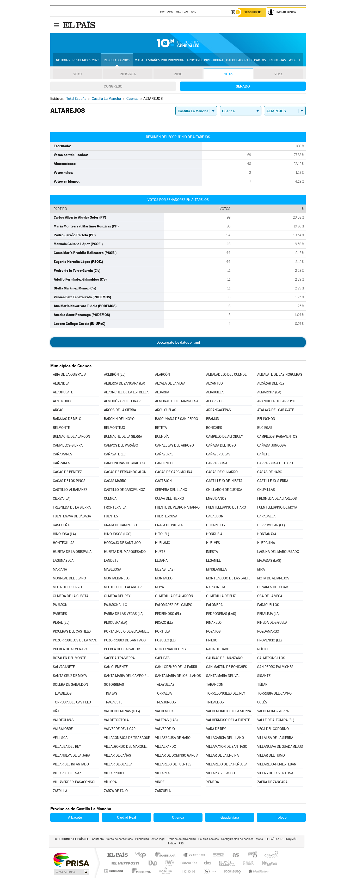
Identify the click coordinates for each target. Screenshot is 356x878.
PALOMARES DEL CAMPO (173, 605)
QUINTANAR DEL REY (171, 649)
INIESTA (212, 552)
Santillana (167, 855)
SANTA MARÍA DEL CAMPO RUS (127, 676)
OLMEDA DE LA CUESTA (70, 596)
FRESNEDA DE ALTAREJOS (277, 498)
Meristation (257, 871)
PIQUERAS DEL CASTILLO (72, 631)
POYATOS (213, 631)
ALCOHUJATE (63, 392)
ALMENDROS (62, 401)
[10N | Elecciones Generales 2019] (178, 43)
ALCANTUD (214, 383)
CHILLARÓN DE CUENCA (224, 490)
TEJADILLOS (62, 693)
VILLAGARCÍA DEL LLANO (225, 738)
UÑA (56, 711)
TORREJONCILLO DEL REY (225, 693)
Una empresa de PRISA (71, 859)
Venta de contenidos (119, 839)
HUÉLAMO (162, 543)
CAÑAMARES (62, 454)
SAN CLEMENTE (116, 667)
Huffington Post (124, 863)
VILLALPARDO (165, 747)
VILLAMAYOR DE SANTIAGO (226, 747)
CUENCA (110, 498)
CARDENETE (164, 463)
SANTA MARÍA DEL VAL (223, 676)
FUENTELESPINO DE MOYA (277, 507)
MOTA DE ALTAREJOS (273, 578)
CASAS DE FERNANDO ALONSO (127, 472)
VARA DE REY (216, 729)
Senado (243, 86)
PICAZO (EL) (164, 623)
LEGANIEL (213, 560)
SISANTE (264, 676)
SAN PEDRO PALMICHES (275, 667)
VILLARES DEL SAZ (67, 773)
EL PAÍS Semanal (227, 863)
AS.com (233, 855)
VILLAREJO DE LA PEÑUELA (226, 764)
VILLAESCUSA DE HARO (173, 738)
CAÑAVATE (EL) (115, 454)
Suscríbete (252, 12)
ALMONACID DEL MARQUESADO (178, 401)
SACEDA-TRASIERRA (119, 658)
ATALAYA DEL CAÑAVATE (275, 410)
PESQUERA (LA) (115, 623)
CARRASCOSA (216, 463)
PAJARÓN (60, 605)
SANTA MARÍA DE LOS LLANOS (178, 676)
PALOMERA (214, 605)
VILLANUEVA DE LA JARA (71, 755)
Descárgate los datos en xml (178, 342)
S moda (209, 871)
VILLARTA (162, 773)
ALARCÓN (162, 374)
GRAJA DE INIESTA (169, 525)
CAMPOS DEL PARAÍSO (121, 445)
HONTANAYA (266, 534)
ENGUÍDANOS (216, 498)
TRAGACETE (113, 702)
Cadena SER (217, 855)
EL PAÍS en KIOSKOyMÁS (281, 839)
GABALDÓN (214, 516)
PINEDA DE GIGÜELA (272, 623)
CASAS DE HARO (269, 472)
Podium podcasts (165, 871)
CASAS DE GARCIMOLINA (173, 472)
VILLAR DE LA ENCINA (222, 755)
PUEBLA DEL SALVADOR (122, 649)
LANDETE (111, 560)
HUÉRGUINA (266, 543)
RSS (181, 843)
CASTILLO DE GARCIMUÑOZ (124, 490)
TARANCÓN (214, 685)
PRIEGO (211, 640)
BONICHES (214, 428)
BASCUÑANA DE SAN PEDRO (176, 419)
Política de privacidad (182, 839)
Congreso (113, 86)
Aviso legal (158, 839)
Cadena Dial (207, 863)
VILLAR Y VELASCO (220, 773)
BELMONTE (61, 428)
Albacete (75, 817)
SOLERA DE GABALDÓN (70, 685)
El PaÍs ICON (187, 871)
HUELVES (213, 543)
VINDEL (160, 782)
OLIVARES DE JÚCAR (272, 587)
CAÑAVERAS (164, 454)
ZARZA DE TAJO (116, 791)
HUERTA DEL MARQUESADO (125, 552)
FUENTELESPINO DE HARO (226, 507)
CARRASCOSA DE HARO (275, 463)
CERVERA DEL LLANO (171, 490)
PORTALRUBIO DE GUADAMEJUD (127, 631)
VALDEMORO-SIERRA (273, 711)
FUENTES (111, 516)
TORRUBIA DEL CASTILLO (72, 702)
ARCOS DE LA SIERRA (120, 410)
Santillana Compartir (194, 855)
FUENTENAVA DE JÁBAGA (72, 516)
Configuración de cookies (237, 839)
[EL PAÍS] (80, 25)
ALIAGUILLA (215, 392)
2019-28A (128, 74)
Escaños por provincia (165, 60)
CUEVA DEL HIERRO (169, 498)
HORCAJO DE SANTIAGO (122, 543)
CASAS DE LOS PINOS (69, 481)
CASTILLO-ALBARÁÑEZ (70, 490)
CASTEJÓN (163, 481)
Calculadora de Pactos (246, 60)
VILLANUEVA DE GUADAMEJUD (280, 747)
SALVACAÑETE (64, 667)
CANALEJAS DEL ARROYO (174, 445)
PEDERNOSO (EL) (168, 614)
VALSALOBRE (63, 729)
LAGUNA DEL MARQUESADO (278, 552)
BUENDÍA (162, 436)
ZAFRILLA (60, 791)
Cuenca (178, 817)
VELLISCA (60, 738)
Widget (294, 60)
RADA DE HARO (217, 649)
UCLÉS (262, 702)
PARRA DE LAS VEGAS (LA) (124, 614)
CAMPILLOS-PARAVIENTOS (277, 436)
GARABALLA (266, 516)
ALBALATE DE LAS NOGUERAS (279, 374)
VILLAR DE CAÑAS (117, 755)
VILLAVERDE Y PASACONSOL (74, 782)
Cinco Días (188, 863)
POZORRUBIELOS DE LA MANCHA (76, 640)
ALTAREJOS (215, 401)
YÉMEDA (212, 782)
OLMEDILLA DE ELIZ (221, 596)
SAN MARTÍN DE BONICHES (226, 667)
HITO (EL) (162, 534)
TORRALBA (163, 693)
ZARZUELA (163, 791)
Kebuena (265, 863)
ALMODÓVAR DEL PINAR (122, 401)
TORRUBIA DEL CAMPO (274, 693)
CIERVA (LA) (61, 498)
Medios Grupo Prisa (71, 872)
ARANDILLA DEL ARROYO (276, 401)
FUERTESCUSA (166, 516)
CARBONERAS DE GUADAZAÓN (127, 463)
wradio (168, 863)
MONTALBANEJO (117, 578)
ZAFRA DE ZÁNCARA (272, 782)
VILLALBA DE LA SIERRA (275, 738)
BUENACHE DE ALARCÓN (71, 436)
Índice (172, 843)
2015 (228, 74)
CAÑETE (263, 454)
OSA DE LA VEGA (269, 596)
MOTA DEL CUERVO (67, 587)
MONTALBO (164, 578)
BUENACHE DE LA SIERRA (123, 436)
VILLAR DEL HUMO (271, 755)
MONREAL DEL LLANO (69, 578)
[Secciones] (56, 25)
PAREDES (60, 614)
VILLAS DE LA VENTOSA (275, 773)
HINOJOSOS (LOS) (117, 534)
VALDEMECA (164, 711)
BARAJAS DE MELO (67, 419)
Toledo (281, 817)
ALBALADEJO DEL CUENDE (226, 374)
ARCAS (58, 410)
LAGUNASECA (63, 560)
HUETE (160, 552)
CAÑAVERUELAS (218, 454)
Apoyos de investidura (205, 60)
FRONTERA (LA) (115, 507)
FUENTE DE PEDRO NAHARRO (177, 507)
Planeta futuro (246, 863)
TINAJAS (110, 693)
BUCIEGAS (264, 428)
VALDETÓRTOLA (116, 720)
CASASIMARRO (115, 481)
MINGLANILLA (216, 569)
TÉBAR (262, 685)
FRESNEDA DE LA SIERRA (72, 507)
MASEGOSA (112, 569)
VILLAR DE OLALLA (118, 764)
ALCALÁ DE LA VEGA (170, 383)
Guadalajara (229, 817)
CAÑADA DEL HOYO (221, 445)
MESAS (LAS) (165, 569)
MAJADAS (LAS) (269, 560)
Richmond (114, 871)
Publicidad (142, 839)
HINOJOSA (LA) (64, 534)
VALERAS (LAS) (166, 720)
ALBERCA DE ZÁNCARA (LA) (124, 383)
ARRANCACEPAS (218, 410)
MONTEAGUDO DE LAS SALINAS (229, 578)
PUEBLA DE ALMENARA (70, 649)
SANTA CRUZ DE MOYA (70, 676)
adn (250, 855)
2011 (278, 74)
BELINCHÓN (266, 419)
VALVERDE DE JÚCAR (120, 729)
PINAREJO (214, 623)
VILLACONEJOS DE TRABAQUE (127, 738)
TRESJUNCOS (165, 702)
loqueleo (232, 871)
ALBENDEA (61, 383)
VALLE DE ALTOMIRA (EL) (275, 720)
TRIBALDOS (215, 702)
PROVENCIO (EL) (269, 640)
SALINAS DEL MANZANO (224, 658)
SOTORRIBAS (114, 685)
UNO (153, 863)
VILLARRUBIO (114, 773)
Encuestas (277, 60)
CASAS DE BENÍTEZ (67, 472)
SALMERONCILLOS (271, 658)
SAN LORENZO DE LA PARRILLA (178, 667)
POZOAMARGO (268, 631)
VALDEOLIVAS (63, 720)
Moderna (140, 871)
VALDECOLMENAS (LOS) (122, 711)
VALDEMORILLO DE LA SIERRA (228, 711)
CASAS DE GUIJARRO (222, 472)
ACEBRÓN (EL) (114, 374)
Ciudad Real (126, 817)
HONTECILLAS (64, 543)
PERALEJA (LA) (268, 614)
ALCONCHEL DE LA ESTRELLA (126, 392)
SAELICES (162, 658)
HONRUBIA (214, 534)
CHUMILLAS (266, 490)
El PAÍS (117, 855)
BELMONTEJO (114, 428)
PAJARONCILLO (115, 605)
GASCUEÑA (61, 525)
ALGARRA (162, 392)
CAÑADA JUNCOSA (271, 445)
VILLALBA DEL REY (67, 747)
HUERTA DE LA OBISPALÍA (72, 552)
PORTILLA (162, 631)
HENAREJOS (215, 525)
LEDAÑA (161, 560)
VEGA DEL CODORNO (273, 729)
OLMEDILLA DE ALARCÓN (174, 596)
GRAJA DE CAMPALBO (120, 525)
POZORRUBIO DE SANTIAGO (125, 640)
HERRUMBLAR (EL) (271, 525)
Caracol (270, 855)
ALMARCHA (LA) (269, 392)
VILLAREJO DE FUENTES (173, 764)
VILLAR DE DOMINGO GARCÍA (176, 755)
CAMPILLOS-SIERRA (68, 445)
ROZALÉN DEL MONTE (69, 658)
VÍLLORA (110, 782)
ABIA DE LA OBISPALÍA (69, 374)
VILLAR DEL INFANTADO (71, 764)
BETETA (161, 428)
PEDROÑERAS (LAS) (221, 614)
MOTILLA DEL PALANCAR (123, 587)
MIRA (261, 569)
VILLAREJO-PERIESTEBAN (276, 764)
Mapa (139, 60)
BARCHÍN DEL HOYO (119, 419)
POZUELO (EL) (165, 640)
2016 (178, 74)
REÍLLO (262, 649)
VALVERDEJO (165, 729)
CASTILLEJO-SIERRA (272, 481)
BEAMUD (212, 419)
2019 (77, 74)
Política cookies (208, 839)
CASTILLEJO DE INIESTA (224, 481)
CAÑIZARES (61, 463)
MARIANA (60, 569)
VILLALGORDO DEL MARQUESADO (127, 747)
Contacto (98, 839)
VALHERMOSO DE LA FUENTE (228, 720)
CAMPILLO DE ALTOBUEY (224, 436)
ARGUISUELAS (165, 410)
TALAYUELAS (165, 685)
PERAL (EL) (61, 623)
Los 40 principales (142, 855)
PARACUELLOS (268, 605)
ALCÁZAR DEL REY (271, 383)
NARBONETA (215, 587)
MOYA (159, 587)
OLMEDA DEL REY (117, 596)
